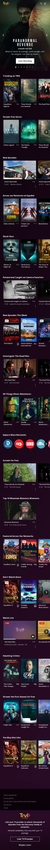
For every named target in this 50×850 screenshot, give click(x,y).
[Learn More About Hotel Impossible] (35, 186)
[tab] (15, 67)
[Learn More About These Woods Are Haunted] (35, 489)
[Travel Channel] (6, 3)
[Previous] (3, 35)
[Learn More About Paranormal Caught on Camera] (35, 306)
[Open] (45, 4)
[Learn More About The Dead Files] (35, 385)
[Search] (40, 4)
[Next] (46, 35)
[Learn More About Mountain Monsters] (35, 527)
